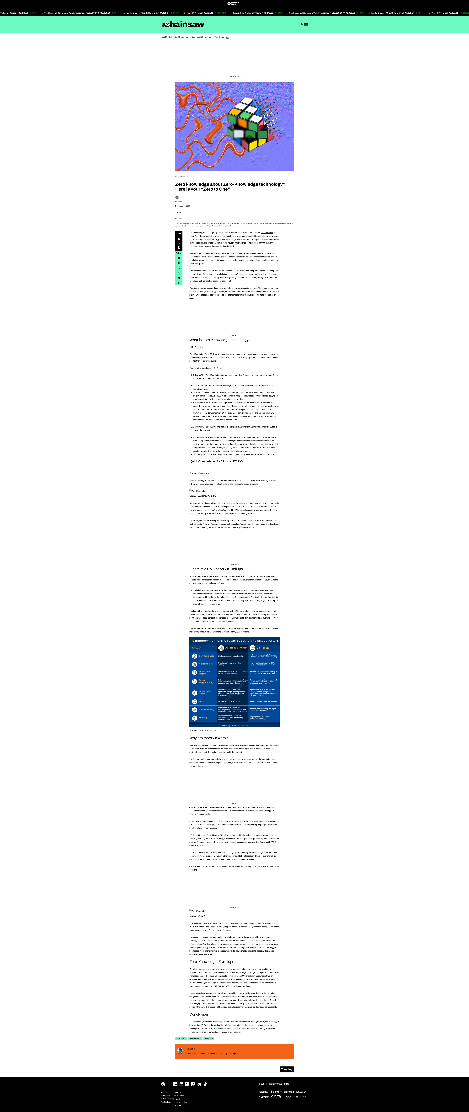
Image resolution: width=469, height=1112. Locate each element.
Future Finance (181, 176)
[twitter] (178, 267)
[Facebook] (179, 258)
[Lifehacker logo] (276, 1092)
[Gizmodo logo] (289, 1092)
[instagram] (179, 273)
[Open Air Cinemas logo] (289, 1097)
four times (193, 614)
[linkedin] (179, 262)
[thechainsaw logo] (301, 1092)
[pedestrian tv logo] (264, 1092)
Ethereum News (195, 1039)
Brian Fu (181, 202)
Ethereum (241, 274)
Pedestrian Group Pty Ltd (277, 1084)
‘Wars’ (226, 759)
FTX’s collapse (267, 233)
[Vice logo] (276, 1096)
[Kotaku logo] (264, 1097)
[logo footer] (163, 1084)
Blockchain (208, 1039)
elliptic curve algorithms (244, 444)
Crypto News (181, 1039)
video (241, 399)
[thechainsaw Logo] (183, 24)
